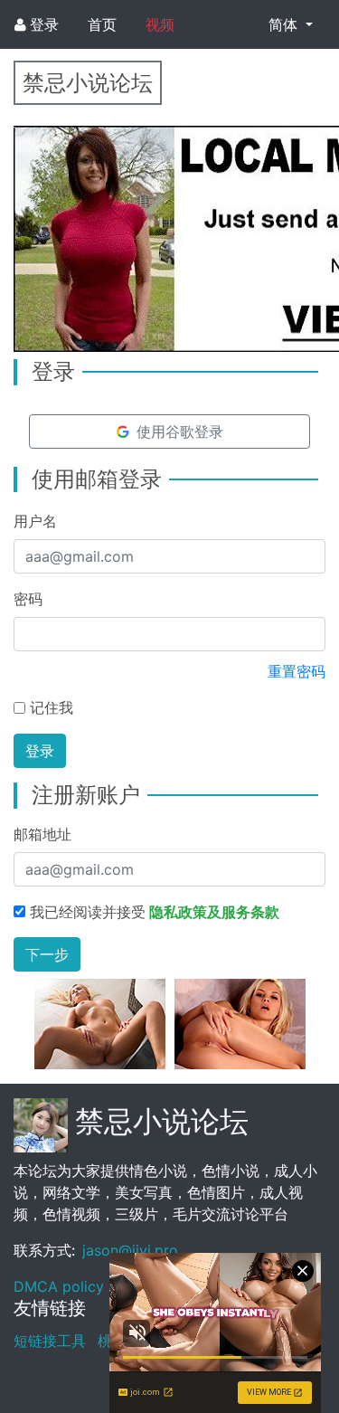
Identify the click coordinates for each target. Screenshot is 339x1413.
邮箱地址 (42, 834)
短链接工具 (50, 1341)
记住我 (51, 707)
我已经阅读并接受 (154, 912)
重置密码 (296, 671)
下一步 (47, 954)
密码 (28, 599)
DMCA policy (59, 1286)
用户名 (35, 521)
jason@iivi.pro (130, 1250)
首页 (102, 24)
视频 (160, 24)
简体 (285, 24)
